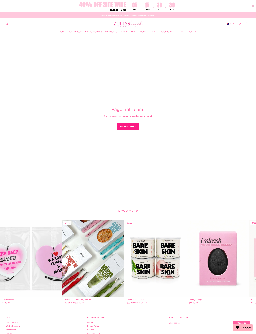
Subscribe (241, 323)
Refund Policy (93, 326)
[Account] (240, 24)
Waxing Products (13, 326)
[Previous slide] (7, 15)
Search (90, 322)
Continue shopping (128, 126)
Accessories (11, 330)
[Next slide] (247, 15)
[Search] (7, 24)
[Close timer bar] (253, 6)
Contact (90, 330)
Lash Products (12, 322)
